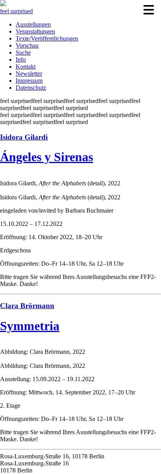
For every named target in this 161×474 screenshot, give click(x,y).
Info (21, 59)
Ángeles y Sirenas (46, 157)
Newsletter (29, 73)
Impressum (29, 80)
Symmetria (29, 326)
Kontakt (26, 66)
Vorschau (27, 45)
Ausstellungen (33, 24)
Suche (23, 52)
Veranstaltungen (35, 31)
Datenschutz (31, 87)
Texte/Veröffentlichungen (47, 38)
